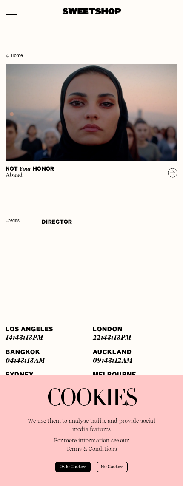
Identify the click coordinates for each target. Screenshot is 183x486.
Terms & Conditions (91, 449)
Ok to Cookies (73, 467)
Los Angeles (29, 332)
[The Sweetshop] (91, 11)
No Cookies (112, 467)
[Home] (8, 47)
